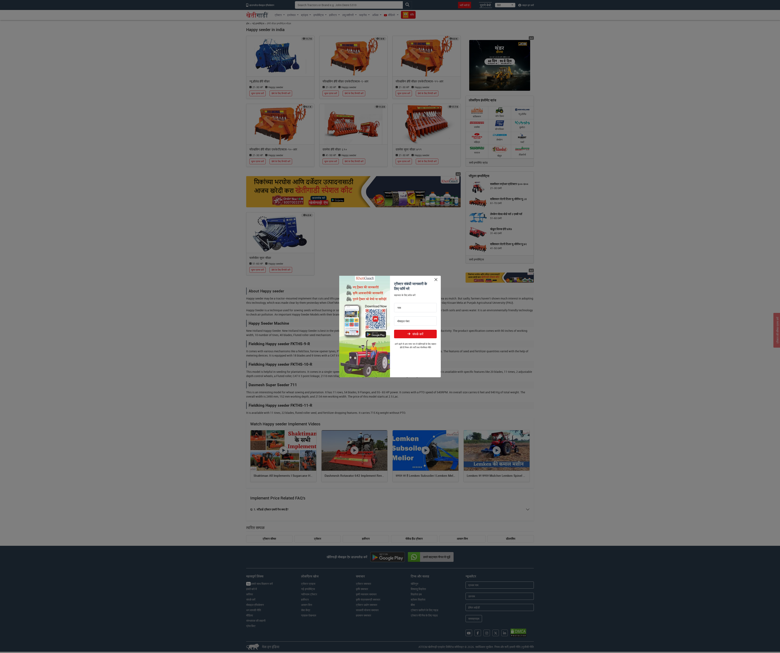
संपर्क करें (417, 334)
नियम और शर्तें (410, 347)
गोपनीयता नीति (425, 347)
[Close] (436, 279)
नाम (399, 307)
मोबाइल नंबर (403, 321)
